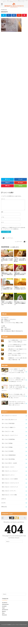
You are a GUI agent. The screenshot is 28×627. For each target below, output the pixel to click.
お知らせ (3, 498)
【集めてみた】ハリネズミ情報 (9, 494)
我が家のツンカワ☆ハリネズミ (13, 624)
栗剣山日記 (4, 506)
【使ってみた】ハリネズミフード (9, 435)
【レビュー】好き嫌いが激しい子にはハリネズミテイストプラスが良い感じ (17, 396)
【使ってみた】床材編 (6, 447)
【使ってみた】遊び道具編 (7, 459)
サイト (2, 222)
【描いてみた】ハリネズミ (7, 467)
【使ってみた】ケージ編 (7, 431)
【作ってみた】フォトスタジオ (9, 415)
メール (2, 217)
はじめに (3, 502)
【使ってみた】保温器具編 (7, 439)
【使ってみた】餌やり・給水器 (9, 463)
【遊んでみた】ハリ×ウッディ (8, 490)
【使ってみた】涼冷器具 (7, 451)
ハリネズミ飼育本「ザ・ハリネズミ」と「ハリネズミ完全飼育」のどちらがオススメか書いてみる (13, 371)
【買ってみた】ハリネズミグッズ (9, 486)
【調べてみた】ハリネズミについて (10, 482)
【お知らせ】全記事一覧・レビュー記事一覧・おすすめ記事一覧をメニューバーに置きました (13, 388)
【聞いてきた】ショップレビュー (9, 471)
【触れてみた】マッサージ (7, 475)
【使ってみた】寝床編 (6, 443)
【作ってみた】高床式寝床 (7, 423)
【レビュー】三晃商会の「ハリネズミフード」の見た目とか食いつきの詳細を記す (17, 379)
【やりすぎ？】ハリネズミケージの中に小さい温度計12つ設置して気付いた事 (17, 403)
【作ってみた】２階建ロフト (8, 427)
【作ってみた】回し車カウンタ (9, 419)
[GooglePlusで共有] (19, 15)
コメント (3, 198)
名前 (2, 211)
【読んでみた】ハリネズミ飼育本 (9, 478)
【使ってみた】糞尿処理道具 (8, 455)
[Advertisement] (14, 45)
